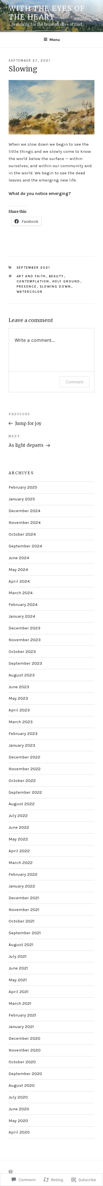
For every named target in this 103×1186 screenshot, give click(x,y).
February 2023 (23, 733)
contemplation (33, 281)
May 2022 (18, 839)
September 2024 (25, 546)
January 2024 (22, 616)
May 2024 (18, 569)
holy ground (66, 281)
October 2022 (22, 780)
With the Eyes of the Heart (47, 13)
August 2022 (22, 803)
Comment (75, 381)
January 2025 (22, 499)
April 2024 (19, 581)
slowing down (55, 286)
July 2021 (18, 956)
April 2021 (19, 991)
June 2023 (19, 686)
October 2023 (22, 651)
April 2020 (19, 1132)
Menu (54, 39)
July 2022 (18, 815)
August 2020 (22, 1085)
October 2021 (22, 921)
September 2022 (25, 792)
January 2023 (22, 745)
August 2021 (21, 944)
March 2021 (20, 1003)
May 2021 (18, 979)
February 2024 (23, 604)
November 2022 (25, 768)
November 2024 (25, 522)
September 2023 (25, 663)
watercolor (30, 292)
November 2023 (25, 639)
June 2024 (19, 557)
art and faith (31, 276)
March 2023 (21, 721)
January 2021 (21, 1026)
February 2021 (22, 1015)
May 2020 (18, 1120)
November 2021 (24, 909)
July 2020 (18, 1097)
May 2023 (18, 698)
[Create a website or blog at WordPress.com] (11, 1172)
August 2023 (22, 675)
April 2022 (19, 850)
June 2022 (19, 827)
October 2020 (22, 1061)
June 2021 (18, 968)
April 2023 (19, 710)
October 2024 (22, 534)
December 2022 (24, 757)
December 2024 (24, 510)
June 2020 (19, 1108)
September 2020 (25, 1073)
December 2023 (24, 628)
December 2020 (24, 1038)
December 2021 (24, 897)
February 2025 (23, 487)
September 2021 (33, 268)
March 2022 (21, 862)
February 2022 (23, 874)
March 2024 (21, 592)
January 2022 (22, 886)
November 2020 (25, 1050)
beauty (56, 276)
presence (27, 286)
